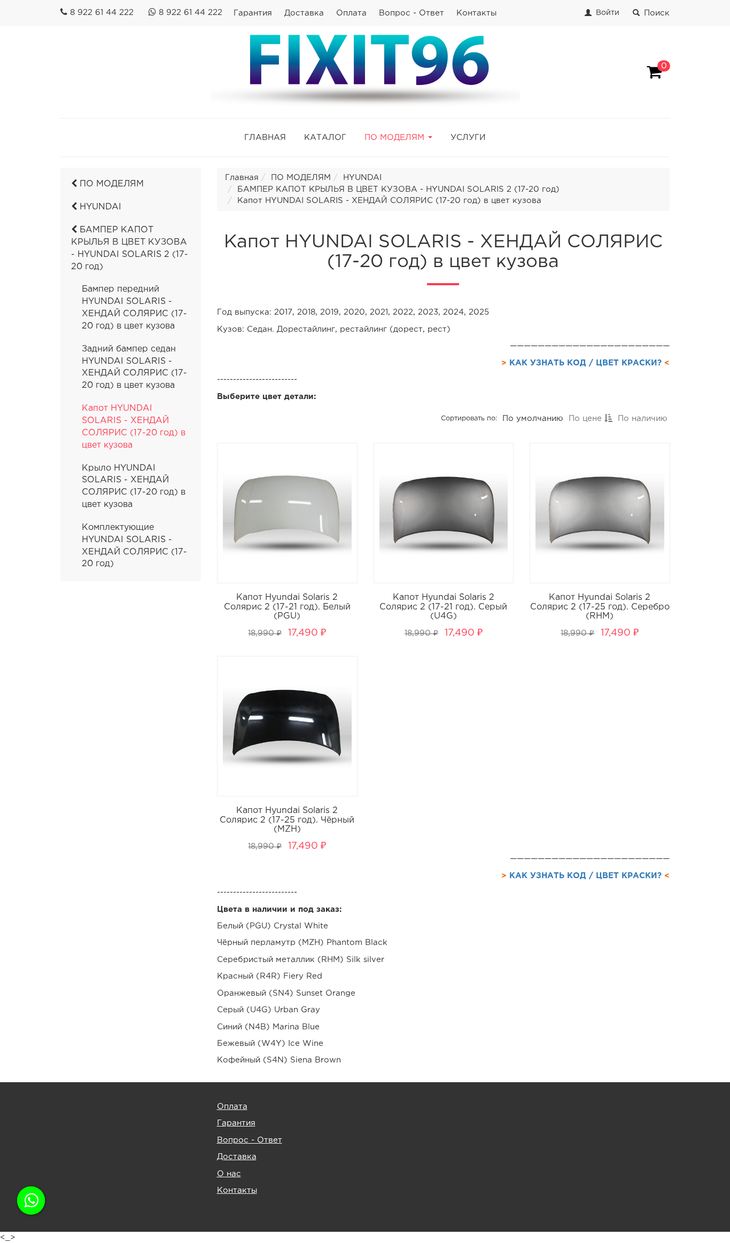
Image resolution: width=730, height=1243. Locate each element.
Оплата (351, 13)
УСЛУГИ (468, 137)
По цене (586, 418)
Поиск (657, 13)
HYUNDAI (99, 207)
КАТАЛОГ (325, 137)
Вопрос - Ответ (411, 13)
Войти (607, 13)
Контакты (476, 13)
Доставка (304, 13)
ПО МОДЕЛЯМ (110, 184)
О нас (229, 1173)
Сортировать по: (468, 418)
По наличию (642, 418)
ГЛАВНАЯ (265, 137)
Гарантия (253, 13)
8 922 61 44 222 (102, 12)
